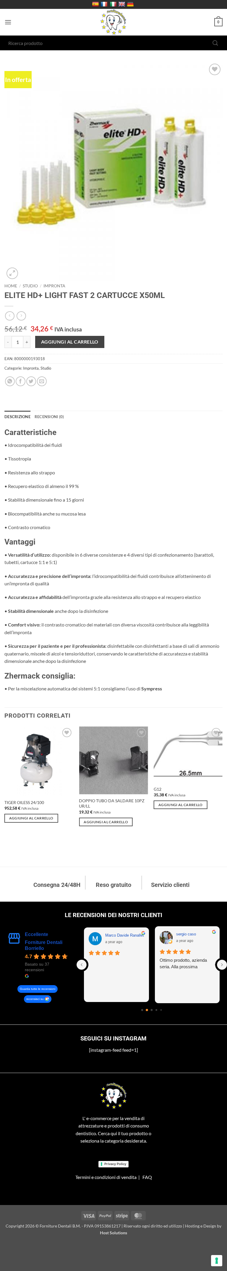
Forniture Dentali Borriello (43, 945)
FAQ (147, 1177)
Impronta (54, 285)
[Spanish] (96, 4)
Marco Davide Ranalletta (126, 935)
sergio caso (186, 934)
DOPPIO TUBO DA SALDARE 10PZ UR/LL (112, 803)
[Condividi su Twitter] (31, 381)
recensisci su (35, 999)
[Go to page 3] (156, 1010)
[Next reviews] (222, 965)
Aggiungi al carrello (69, 341)
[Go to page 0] (142, 1010)
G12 (157, 789)
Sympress (151, 688)
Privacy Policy (115, 1164)
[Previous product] (21, 315)
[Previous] (4, 796)
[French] (104, 4)
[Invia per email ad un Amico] (42, 381)
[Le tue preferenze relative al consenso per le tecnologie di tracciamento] (216, 1260)
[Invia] (215, 43)
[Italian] (114, 4)
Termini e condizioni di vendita (106, 1177)
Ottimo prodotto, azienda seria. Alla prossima (183, 963)
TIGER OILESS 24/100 (24, 802)
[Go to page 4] (161, 1010)
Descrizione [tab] (17, 416)
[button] (8, 22)
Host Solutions (113, 1232)
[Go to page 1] (147, 1010)
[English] (122, 4)
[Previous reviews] (82, 965)
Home (10, 285)
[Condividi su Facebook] (20, 381)
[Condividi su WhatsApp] (10, 381)
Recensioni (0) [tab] (49, 416)
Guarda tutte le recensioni (37, 988)
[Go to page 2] (152, 1010)
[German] (131, 4)
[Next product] (9, 315)
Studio (30, 285)
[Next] (222, 796)
